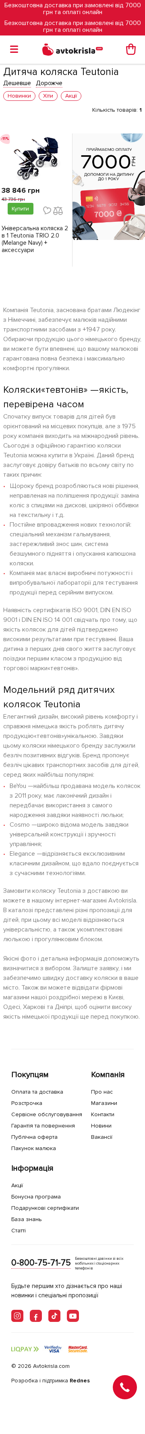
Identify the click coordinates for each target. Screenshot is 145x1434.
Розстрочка (26, 1103)
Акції (17, 1185)
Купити (20, 208)
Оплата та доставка (37, 1091)
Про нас (102, 1091)
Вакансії (101, 1137)
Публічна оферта (34, 1137)
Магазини (104, 1103)
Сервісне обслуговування (46, 1114)
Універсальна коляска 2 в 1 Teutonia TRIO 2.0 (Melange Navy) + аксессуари (35, 239)
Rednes (80, 1380)
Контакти (102, 1114)
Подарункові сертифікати (45, 1208)
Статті (18, 1230)
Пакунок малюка (33, 1148)
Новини (101, 1125)
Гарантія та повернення (43, 1125)
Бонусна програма (36, 1196)
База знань (26, 1219)
